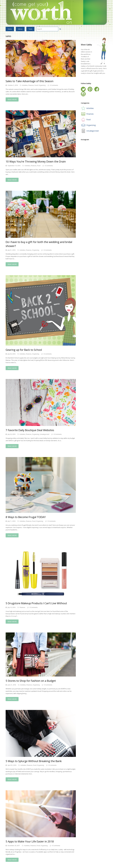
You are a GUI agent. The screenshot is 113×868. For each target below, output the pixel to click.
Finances (31, 85)
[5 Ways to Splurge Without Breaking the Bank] (41, 733)
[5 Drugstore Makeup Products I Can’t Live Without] (41, 572)
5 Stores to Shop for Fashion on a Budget (31, 680)
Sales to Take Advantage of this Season (29, 81)
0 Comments (54, 85)
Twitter (83, 89)
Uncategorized (44, 434)
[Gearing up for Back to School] (41, 310)
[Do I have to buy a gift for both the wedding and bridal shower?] (41, 214)
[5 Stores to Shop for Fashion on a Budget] (41, 654)
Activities (25, 85)
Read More (12, 99)
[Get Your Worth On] (56, 13)
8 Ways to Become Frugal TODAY (26, 517)
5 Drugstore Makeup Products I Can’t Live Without (36, 603)
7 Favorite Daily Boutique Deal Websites (30, 430)
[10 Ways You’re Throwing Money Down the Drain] (41, 133)
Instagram (83, 94)
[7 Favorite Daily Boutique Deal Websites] (41, 402)
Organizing (42, 85)
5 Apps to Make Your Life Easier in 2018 (30, 841)
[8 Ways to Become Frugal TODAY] (41, 485)
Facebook (96, 89)
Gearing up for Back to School (24, 350)
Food (36, 85)
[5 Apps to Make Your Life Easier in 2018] (41, 813)
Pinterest (90, 89)
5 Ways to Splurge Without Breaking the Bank (34, 761)
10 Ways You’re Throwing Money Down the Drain (36, 161)
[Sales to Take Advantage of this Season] (41, 58)
